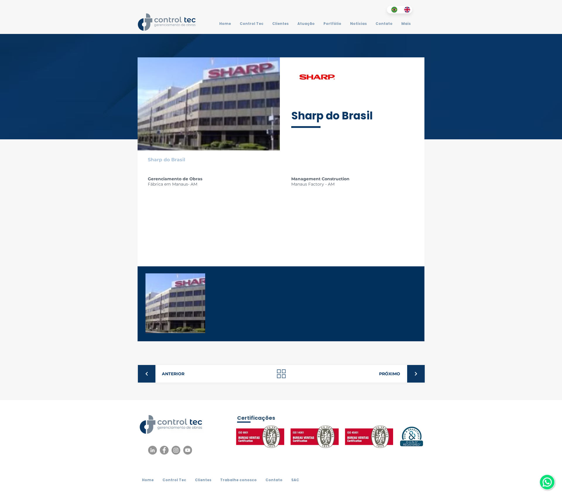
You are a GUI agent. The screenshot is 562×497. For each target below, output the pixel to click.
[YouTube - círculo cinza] (187, 450)
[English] (406, 9)
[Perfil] (281, 374)
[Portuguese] (393, 9)
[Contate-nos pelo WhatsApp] (547, 482)
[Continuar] (146, 374)
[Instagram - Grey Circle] (176, 450)
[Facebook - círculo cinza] (164, 450)
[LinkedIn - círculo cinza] (152, 450)
